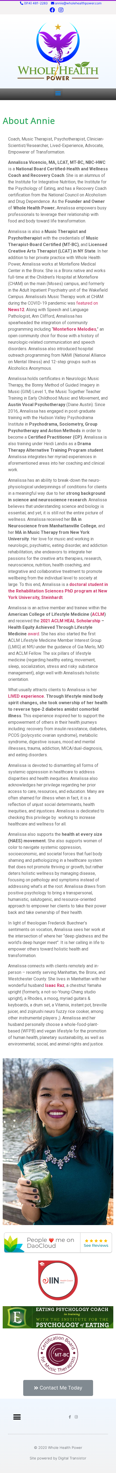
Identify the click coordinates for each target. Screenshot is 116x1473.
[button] (58, 92)
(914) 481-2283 (36, 3)
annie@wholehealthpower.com (78, 3)
